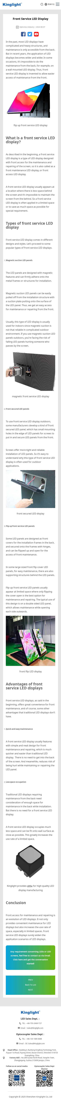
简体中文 (51, 4)
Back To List (30, 984)
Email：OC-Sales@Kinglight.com (32, 1043)
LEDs (29, 886)
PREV (30, 979)
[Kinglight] (12, 5)
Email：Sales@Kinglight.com (32, 1028)
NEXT (30, 989)
